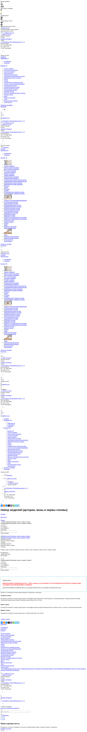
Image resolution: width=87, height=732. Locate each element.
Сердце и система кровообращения (14, 84)
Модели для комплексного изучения (14, 93)
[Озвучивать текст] (2, 23)
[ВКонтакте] (4, 109)
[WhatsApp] (14, 506)
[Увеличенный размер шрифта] (2, 7)
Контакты (4, 106)
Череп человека (8, 73)
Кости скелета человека (11, 70)
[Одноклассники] (4, 506)
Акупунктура (8, 102)
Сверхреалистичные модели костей (14, 76)
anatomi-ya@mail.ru (6, 39)
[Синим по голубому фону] (1, 14)
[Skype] (16, 506)
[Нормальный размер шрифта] (2, 4)
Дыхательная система (10, 85)
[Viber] (11, 506)
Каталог (3, 630)
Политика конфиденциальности (10, 708)
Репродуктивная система (11, 88)
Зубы (5, 99)
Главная (3, 57)
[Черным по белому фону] (1, 10)
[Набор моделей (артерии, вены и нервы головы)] (15, 536)
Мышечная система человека (12, 78)
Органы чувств (8, 94)
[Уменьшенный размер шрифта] (1, 3)
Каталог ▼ (4, 65)
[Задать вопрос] (1, 534)
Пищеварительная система (12, 87)
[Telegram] (18, 506)
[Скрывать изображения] (1, 19)
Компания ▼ (5, 58)
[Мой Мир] (6, 506)
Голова (6, 81)
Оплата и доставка (6, 105)
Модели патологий (9, 97)
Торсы (6, 79)
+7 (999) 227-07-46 (8, 33)
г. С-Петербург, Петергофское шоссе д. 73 (13, 42)
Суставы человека (9, 71)
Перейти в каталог (6, 728)
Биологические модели (11, 100)
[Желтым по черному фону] (1, 12)
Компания (4, 624)
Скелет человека (9, 68)
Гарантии (7, 63)
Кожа (5, 96)
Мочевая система (9, 91)
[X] (9, 506)
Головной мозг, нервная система (13, 82)
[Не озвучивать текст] (1, 25)
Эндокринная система (10, 90)
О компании (7, 61)
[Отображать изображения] (2, 17)
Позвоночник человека (11, 74)
